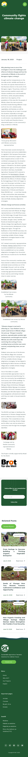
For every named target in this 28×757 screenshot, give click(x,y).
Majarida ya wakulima (9, 726)
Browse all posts (9, 526)
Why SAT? (6, 678)
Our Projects (7, 681)
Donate (5, 707)
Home (4, 675)
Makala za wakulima (9, 723)
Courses (5, 701)
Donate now (8, 662)
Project (19, 59)
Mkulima (5, 721)
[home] (5, 4)
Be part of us (7, 704)
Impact (5, 684)
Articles (5, 698)
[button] (25, 4)
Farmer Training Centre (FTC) (12, 246)
